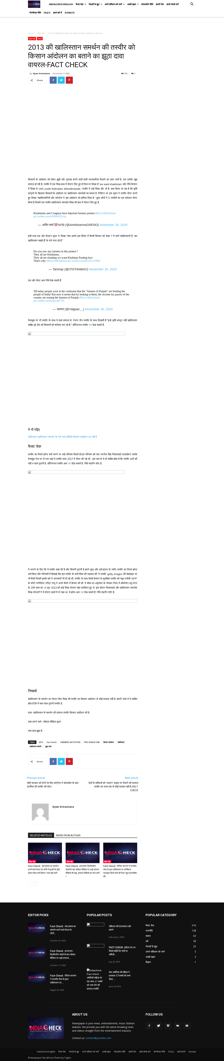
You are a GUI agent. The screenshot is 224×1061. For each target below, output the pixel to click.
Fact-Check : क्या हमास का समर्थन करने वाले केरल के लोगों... (63, 930)
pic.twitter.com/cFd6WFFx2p (49, 216)
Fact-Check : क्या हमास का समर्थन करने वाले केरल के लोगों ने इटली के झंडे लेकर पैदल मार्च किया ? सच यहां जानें (44, 869)
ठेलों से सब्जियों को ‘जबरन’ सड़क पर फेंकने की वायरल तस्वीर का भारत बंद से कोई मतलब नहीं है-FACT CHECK (113, 786)
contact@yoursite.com (98, 1038)
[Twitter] (158, 1025)
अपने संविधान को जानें (113, 4)
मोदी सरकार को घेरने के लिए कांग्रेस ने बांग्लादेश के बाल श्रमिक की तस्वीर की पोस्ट (52, 784)
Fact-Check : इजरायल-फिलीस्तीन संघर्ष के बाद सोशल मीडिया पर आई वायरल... (62, 954)
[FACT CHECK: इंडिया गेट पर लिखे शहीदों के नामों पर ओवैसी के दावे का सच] (95, 950)
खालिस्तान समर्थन (35, 746)
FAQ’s (47, 12)
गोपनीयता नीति (35, 12)
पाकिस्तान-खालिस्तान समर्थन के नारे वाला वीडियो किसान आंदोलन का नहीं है (62, 436)
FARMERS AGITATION (70, 742)
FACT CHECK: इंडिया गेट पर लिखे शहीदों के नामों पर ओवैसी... (122, 951)
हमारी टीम (160, 4)
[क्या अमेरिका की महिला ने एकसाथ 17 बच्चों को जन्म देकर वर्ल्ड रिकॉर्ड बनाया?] (95, 980)
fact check (52, 742)
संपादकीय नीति (147, 4)
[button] (192, 4)
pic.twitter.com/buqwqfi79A (49, 300)
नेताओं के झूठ (94, 4)
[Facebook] (149, 1025)
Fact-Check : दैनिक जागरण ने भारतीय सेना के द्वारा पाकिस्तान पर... (63, 979)
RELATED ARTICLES (41, 835)
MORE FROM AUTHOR (68, 835)
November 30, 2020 (113, 225)
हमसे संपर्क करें (173, 4)
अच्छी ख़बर (131, 4)
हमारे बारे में (57, 12)
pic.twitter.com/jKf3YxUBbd (84, 260)
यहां (90, 324)
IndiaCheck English (61, 4)
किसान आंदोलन (108, 742)
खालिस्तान (121, 742)
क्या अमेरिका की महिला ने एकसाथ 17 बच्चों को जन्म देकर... (119, 976)
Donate (70, 12)
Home (31, 33)
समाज (40, 38)
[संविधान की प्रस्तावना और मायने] (95, 929)
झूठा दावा (48, 746)
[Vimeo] (168, 1025)
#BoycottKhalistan (105, 213)
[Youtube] (186, 1025)
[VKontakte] (177, 1025)
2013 (41, 742)
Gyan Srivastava (41, 73)
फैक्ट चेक (79, 4)
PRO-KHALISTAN (92, 742)
